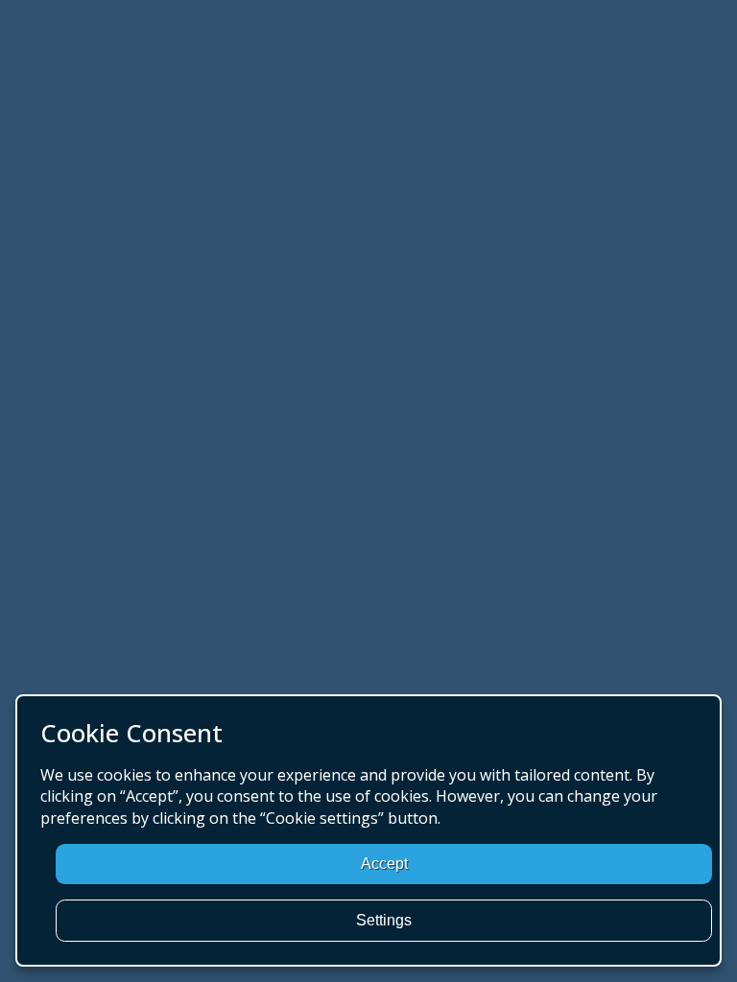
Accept (384, 863)
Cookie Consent (131, 733)
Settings (384, 920)
